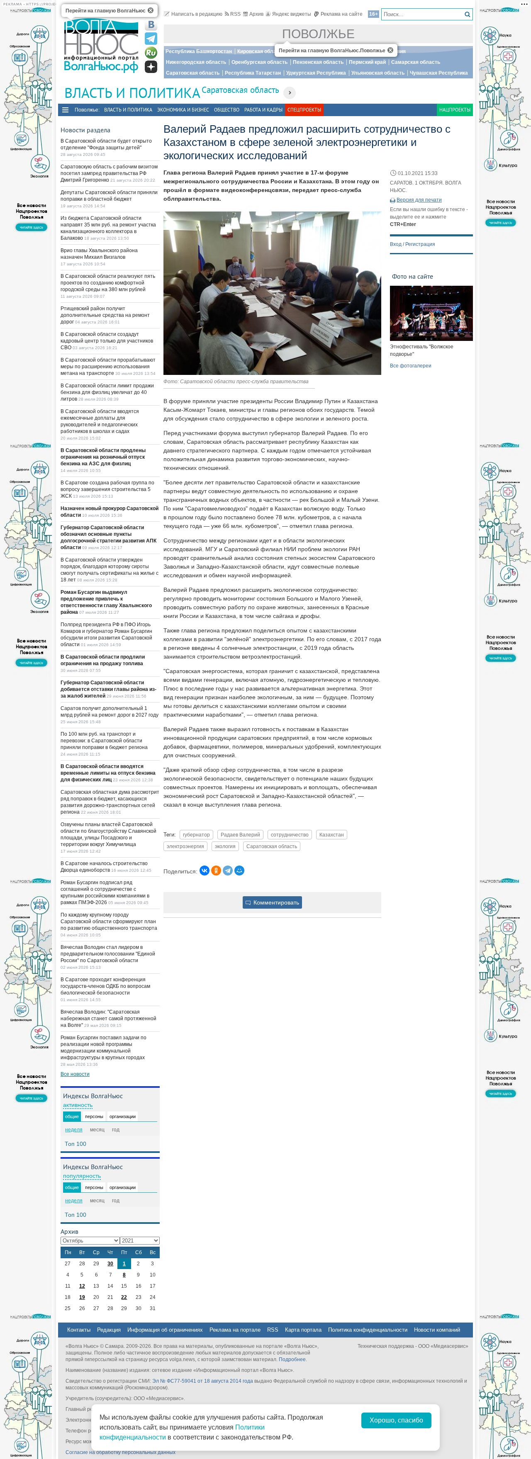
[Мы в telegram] (151, 38)
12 (82, 1286)
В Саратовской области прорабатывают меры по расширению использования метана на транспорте (108, 366)
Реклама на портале (235, 1330)
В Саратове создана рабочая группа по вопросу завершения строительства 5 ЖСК (107, 489)
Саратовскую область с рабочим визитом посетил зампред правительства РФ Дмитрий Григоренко (109, 173)
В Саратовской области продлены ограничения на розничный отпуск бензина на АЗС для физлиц (103, 457)
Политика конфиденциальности (367, 1330)
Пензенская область (318, 62)
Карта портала (303, 1330)
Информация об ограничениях (165, 1330)
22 (124, 1297)
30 (110, 1264)
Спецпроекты (304, 110)
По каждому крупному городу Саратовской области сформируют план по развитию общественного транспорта (109, 921)
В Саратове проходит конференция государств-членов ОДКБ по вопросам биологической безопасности (105, 986)
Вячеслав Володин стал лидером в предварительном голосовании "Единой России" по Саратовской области (108, 953)
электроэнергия (185, 846)
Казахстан (331, 834)
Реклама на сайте (342, 14)
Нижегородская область (196, 62)
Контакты (78, 1330)
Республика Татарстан (253, 73)
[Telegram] (228, 870)
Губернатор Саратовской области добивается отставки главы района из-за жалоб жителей (108, 689)
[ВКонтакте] (204, 870)
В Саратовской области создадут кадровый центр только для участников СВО (107, 340)
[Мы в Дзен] (151, 67)
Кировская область (261, 51)
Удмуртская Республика (316, 73)
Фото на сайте (412, 276)
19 (82, 1297)
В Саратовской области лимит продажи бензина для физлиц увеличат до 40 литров (107, 392)
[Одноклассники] (216, 870)
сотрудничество (290, 834)
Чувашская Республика (439, 73)
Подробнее (292, 1359)
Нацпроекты (454, 110)
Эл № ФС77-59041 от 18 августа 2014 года (202, 1381)
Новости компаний (437, 1330)
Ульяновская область (377, 73)
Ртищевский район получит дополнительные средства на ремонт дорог (105, 315)
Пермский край (367, 62)
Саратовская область (192, 73)
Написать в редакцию (196, 14)
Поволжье (318, 34)
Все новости (75, 1074)
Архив (256, 14)
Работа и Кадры (263, 110)
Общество (226, 110)
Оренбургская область (259, 62)
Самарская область (415, 62)
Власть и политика (128, 110)
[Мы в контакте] (151, 24)
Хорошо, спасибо (396, 1420)
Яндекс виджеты (291, 14)
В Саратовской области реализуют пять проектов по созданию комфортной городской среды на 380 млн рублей (108, 282)
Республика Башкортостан (199, 51)
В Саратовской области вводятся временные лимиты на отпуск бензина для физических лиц (108, 773)
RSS (235, 14)
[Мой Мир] (239, 870)
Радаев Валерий (240, 834)
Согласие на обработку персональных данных (120, 1452)
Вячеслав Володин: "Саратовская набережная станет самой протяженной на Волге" (108, 1018)
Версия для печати (419, 200)
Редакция (109, 1330)
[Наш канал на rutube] (151, 52)
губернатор (196, 834)
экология (225, 846)
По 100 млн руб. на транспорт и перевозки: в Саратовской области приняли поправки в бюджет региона (104, 740)
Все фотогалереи (410, 366)
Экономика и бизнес (183, 110)
